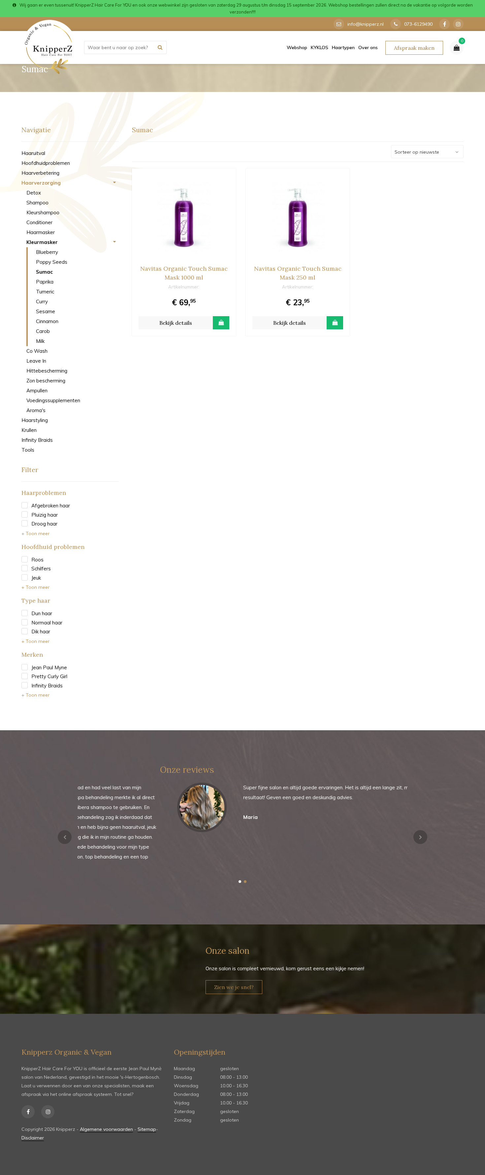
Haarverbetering (40, 173)
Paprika (44, 282)
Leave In (36, 361)
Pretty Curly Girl (49, 676)
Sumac (44, 272)
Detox (33, 193)
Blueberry (47, 252)
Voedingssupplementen (53, 400)
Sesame (45, 311)
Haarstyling (34, 420)
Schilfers (41, 568)
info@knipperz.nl (365, 24)
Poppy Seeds (51, 262)
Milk (40, 341)
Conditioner (39, 222)
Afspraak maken (414, 48)
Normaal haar (46, 622)
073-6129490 (418, 24)
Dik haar (40, 631)
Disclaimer (32, 1138)
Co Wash (37, 351)
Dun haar (41, 613)
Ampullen (37, 390)
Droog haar (44, 524)
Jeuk (36, 578)
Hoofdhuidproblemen (45, 163)
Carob (43, 331)
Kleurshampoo (42, 212)
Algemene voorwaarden (106, 1129)
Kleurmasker (42, 242)
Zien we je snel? (234, 987)
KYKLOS (319, 47)
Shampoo (37, 202)
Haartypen (343, 47)
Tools (27, 450)
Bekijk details (175, 322)
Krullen (29, 430)
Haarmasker (40, 232)
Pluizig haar (44, 515)
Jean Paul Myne (49, 667)
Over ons (368, 47)
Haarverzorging (41, 183)
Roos (37, 560)
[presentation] (65, 837)
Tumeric (45, 291)
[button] (239, 881)
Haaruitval (33, 153)
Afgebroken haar (50, 505)
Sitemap (147, 1129)
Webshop (297, 47)
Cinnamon (47, 321)
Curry (42, 301)
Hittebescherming (46, 371)
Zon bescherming (45, 380)
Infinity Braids (37, 440)
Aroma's (36, 410)
